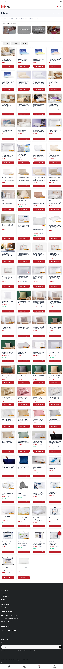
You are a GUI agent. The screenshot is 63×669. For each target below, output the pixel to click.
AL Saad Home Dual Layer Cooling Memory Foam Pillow (38, 130)
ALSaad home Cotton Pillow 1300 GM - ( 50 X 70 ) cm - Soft (55, 130)
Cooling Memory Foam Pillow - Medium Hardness (39, 467)
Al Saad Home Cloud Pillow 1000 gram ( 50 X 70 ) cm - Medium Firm (38, 278)
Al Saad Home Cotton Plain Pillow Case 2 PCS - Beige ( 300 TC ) (23, 179)
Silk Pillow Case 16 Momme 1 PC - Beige (23, 420)
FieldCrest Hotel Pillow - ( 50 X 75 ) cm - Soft (8, 493)
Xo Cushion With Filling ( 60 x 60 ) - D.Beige (55, 376)
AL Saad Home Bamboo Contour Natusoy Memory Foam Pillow (6, 106)
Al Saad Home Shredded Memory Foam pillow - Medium (7, 202)
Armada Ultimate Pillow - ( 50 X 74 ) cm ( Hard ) (23, 156)
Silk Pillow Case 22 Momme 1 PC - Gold (38, 398)
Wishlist (3, 599)
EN (2, 1)
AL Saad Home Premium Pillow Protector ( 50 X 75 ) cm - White (7, 255)
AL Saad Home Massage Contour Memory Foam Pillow (54, 106)
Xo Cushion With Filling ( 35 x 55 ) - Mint (8, 376)
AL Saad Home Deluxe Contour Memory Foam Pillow (23, 130)
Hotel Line (15, 43)
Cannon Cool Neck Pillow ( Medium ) (54, 518)
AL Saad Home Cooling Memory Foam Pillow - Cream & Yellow (39, 59)
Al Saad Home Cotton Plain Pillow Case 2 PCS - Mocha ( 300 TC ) (38, 202)
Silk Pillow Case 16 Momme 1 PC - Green (23, 442)
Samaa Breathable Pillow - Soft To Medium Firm (22, 352)
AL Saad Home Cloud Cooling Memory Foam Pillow (23, 106)
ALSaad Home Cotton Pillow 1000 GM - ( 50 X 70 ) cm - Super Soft (8, 155)
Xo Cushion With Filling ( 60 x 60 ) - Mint (39, 376)
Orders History (4, 596)
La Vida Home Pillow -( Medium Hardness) (23, 568)
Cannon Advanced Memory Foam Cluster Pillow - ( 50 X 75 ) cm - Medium (7, 569)
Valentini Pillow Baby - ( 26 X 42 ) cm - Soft (23, 542)
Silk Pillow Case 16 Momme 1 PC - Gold (7, 442)
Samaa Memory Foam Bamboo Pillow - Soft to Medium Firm (38, 352)
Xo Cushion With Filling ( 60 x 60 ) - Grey (24, 376)
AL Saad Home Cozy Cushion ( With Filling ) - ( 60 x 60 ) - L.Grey (55, 303)
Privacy (3, 601)
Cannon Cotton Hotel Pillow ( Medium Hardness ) (7, 543)
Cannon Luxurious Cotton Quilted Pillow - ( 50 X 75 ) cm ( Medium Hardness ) (39, 543)
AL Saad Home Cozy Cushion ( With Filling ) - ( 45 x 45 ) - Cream (7, 352)
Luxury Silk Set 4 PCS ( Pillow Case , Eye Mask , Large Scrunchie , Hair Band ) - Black (55, 442)
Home (52, 13)
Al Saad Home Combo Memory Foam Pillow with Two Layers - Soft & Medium (55, 202)
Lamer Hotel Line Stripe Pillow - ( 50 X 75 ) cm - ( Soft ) (38, 519)
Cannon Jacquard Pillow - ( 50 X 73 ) (38, 442)
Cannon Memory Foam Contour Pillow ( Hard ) (23, 226)
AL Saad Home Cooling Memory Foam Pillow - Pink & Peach (55, 59)
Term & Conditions (5, 604)
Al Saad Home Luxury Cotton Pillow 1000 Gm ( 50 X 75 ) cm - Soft (38, 255)
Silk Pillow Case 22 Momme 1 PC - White (54, 398)
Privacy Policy (34, 650)
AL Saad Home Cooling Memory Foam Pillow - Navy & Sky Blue (24, 59)
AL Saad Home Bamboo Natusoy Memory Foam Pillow (54, 82)
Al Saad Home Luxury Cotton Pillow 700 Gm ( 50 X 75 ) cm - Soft (23, 255)
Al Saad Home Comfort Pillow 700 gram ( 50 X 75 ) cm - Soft (54, 255)
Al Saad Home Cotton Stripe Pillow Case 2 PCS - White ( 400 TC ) (39, 82)
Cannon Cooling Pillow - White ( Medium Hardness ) (55, 492)
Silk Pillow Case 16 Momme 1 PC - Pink (38, 420)
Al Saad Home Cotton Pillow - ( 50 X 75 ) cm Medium (7, 226)
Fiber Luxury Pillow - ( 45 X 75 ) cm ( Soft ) (38, 230)
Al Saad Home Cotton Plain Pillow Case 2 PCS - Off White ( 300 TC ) (8, 179)
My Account (4, 594)
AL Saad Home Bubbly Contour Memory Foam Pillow (39, 106)
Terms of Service (24, 650)
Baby (24, 43)
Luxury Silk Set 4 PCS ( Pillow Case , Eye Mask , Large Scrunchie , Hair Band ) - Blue (8, 467)
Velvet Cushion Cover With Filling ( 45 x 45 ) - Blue (23, 467)
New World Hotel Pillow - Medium (6, 517)
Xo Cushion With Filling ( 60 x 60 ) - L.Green (24, 302)
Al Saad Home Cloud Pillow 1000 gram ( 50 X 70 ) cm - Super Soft (55, 278)
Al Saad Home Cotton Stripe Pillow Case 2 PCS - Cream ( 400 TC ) (23, 82)
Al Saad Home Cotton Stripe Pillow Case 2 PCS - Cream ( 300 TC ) (39, 179)
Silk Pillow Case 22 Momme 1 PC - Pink (22, 398)
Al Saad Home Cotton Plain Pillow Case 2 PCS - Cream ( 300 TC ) (55, 155)
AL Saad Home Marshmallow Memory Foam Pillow (7, 130)
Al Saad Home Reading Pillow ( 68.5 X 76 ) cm (23, 201)
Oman (6, 1)
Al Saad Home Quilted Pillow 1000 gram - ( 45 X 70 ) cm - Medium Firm (55, 227)
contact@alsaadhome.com (11, 618)
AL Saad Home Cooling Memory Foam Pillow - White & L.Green (8, 82)
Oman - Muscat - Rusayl (10, 615)
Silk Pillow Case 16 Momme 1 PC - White (7, 420)
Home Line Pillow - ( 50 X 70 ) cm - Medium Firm (55, 352)
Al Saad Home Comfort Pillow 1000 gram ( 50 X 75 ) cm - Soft (7, 278)
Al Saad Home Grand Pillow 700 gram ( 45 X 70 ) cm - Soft (23, 278)
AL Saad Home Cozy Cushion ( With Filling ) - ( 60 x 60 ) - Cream (39, 303)
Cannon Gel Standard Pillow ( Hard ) (54, 468)
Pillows (58, 13)
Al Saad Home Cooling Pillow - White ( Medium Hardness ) (7, 59)
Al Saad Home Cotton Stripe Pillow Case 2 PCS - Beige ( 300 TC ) (55, 179)
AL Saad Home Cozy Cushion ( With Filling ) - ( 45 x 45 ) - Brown (55, 327)
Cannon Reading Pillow (22, 492)
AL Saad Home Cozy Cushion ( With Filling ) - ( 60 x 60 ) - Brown (39, 327)
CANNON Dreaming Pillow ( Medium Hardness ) (54, 543)
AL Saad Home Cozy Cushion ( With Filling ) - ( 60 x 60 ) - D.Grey (23, 327)
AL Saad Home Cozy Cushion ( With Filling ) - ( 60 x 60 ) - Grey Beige (7, 327)
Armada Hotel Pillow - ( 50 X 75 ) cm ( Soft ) (23, 518)
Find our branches (7, 611)
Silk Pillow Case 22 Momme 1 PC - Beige (7, 398)
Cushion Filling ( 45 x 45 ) (7, 302)
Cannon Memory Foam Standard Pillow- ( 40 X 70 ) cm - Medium (39, 493)
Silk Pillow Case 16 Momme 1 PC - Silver (54, 420)
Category (3, 607)
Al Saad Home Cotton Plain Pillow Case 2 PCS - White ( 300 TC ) (39, 155)
